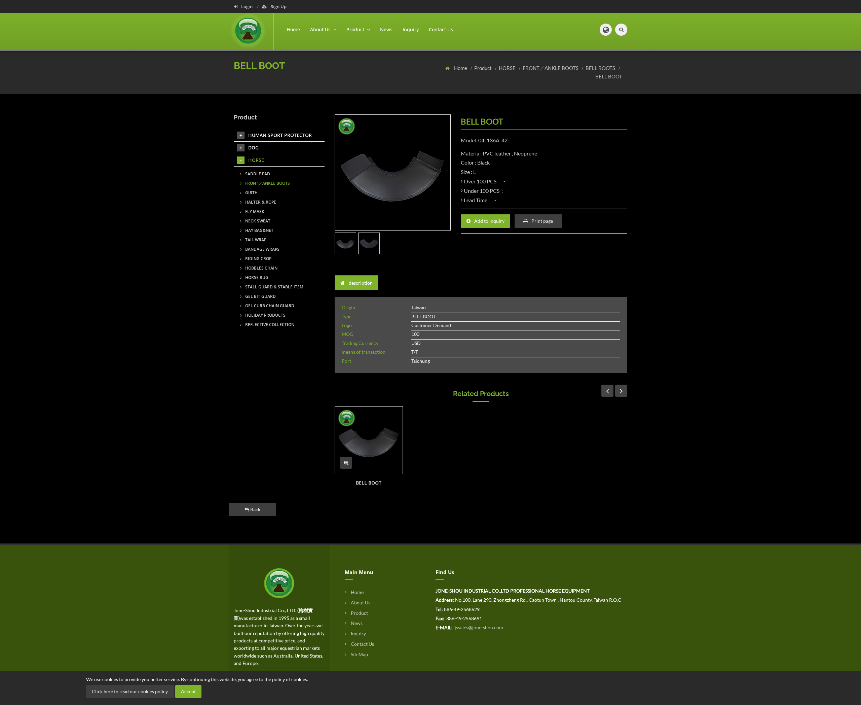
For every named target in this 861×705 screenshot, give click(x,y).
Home (293, 29)
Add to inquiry (488, 221)
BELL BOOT (608, 76)
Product (483, 68)
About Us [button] (321, 29)
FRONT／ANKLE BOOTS (551, 68)
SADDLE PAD (257, 174)
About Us (360, 602)
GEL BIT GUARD (260, 296)
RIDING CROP (257, 258)
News (386, 29)
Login (247, 6)
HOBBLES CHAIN (260, 268)
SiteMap (359, 654)
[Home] (253, 31)
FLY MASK (254, 211)
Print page (541, 221)
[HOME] (279, 583)
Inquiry (411, 29)
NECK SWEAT (257, 221)
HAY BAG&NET (258, 230)
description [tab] (360, 283)
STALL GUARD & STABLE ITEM (273, 287)
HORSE (508, 68)
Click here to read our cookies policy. (130, 691)
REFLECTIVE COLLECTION (269, 324)
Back (254, 509)
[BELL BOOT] (369, 440)
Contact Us (441, 29)
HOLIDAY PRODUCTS (265, 315)
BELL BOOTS (601, 68)
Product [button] (356, 29)
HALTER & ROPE (260, 202)
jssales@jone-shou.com (478, 627)
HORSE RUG (256, 277)
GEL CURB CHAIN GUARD (269, 306)
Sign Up (278, 6)
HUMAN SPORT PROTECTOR (280, 135)
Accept (188, 691)
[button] (606, 30)
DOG (253, 147)
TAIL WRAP (255, 240)
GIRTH (251, 193)
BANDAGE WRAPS (261, 249)
